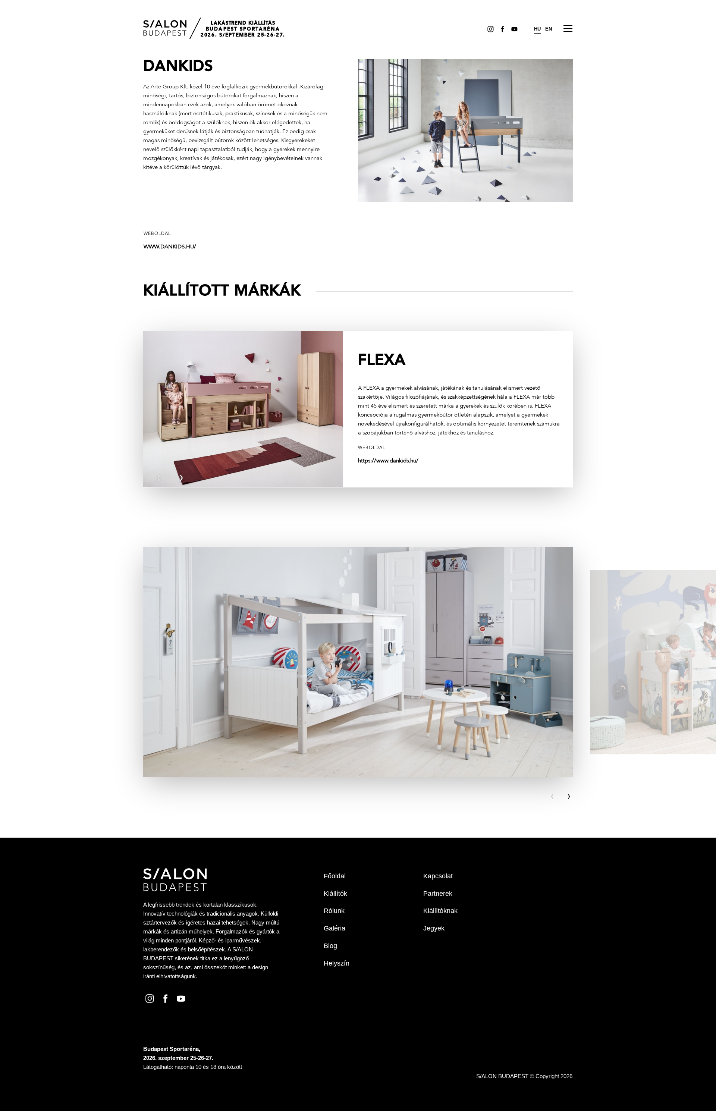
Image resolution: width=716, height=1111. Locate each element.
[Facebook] (501, 29)
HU (537, 29)
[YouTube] (513, 29)
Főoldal (335, 876)
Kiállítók (335, 893)
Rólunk (334, 910)
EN (548, 29)
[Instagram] (489, 29)
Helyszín (336, 963)
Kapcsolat (438, 876)
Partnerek (437, 893)
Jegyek (434, 928)
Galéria (334, 928)
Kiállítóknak (440, 910)
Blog (330, 946)
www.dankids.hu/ (170, 247)
